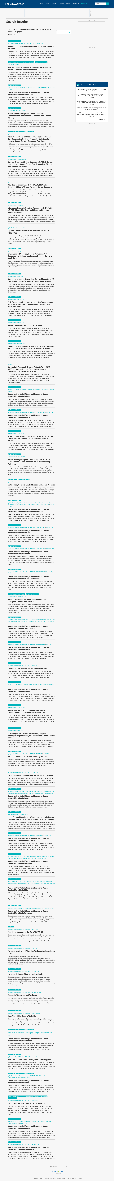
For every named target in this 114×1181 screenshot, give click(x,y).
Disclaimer (73, 1178)
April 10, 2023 (20, 276)
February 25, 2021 (49, 793)
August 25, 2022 (21, 433)
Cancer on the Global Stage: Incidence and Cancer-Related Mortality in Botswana (28, 912)
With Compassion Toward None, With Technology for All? (31, 1060)
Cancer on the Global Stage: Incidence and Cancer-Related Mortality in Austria (28, 416)
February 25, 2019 (36, 971)
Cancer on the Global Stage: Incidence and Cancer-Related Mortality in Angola (28, 1127)
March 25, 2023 (20, 299)
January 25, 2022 (50, 527)
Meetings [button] (55, 3)
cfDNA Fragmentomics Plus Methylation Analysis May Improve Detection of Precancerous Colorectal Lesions (91, 114)
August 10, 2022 (21, 456)
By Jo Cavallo (11, 64)
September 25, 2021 (21, 596)
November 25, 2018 (36, 992)
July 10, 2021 (20, 730)
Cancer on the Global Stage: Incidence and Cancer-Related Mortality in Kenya (28, 797)
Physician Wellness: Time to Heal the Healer (25, 974)
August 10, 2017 (24, 1123)
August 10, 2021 (50, 644)
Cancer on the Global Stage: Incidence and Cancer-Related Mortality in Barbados (28, 1040)
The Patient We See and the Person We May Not (27, 668)
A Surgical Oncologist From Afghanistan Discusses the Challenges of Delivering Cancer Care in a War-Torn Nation (30, 438)
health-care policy (41, 62)
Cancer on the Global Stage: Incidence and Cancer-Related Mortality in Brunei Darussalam (28, 577)
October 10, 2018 (36, 1013)
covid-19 (10, 926)
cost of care (12, 1098)
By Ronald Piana (12, 159)
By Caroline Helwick (12, 228)
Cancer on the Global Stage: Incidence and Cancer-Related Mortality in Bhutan (28, 553)
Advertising (46, 1178)
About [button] (41, 3)
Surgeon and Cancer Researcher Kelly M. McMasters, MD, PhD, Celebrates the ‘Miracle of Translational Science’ (31, 280)
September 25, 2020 (49, 908)
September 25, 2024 (21, 110)
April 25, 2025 (40, 43)
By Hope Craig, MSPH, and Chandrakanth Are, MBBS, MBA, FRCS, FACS (25, 754)
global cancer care (28, 62)
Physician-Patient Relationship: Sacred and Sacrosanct (30, 775)
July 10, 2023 (20, 205)
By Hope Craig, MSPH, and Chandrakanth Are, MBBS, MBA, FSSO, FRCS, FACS (26, 412)
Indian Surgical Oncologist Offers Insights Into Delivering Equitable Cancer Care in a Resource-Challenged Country (31, 818)
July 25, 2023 (23, 182)
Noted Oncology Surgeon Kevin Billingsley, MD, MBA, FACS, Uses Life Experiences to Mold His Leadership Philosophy (29, 462)
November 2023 (24, 134)
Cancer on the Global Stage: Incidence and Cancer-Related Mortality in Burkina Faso (28, 839)
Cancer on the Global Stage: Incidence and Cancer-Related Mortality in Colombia (28, 862)
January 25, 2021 (24, 814)
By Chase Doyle (11, 110)
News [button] (47, 3)
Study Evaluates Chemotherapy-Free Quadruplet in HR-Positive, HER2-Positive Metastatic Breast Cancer (91, 102)
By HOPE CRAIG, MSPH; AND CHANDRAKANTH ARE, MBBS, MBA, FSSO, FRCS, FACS (28, 684)
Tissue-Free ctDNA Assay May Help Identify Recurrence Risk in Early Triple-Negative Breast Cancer (91, 96)
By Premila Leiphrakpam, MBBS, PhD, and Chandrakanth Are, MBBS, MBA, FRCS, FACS (28, 87)
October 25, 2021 (50, 548)
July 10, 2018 (35, 1057)
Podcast (10, 364)
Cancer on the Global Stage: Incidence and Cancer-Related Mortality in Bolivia (28, 395)
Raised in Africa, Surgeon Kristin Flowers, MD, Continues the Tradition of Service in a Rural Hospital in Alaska (31, 347)
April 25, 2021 (46, 754)
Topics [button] (62, 3)
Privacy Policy (65, 1178)
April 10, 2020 (35, 929)
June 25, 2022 (20, 482)
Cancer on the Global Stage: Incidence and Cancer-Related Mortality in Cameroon (28, 93)
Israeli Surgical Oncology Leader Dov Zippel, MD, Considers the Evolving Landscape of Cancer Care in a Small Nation (30, 256)
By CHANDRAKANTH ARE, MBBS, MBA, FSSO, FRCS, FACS (21, 43)
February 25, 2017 (36, 1144)
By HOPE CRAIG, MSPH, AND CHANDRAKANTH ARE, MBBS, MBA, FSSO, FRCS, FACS (28, 389)
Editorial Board (38, 1178)
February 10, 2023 (21, 343)
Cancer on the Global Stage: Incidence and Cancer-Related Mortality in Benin (28, 1081)
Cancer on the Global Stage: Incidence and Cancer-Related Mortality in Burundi (28, 531)
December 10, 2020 (41, 858)
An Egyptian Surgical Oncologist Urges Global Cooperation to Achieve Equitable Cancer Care (26, 711)
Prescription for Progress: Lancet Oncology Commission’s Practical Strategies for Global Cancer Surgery (29, 116)
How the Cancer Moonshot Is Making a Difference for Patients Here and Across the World (29, 69)
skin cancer (11, 479)
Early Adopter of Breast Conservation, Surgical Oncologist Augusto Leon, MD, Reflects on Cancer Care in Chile (31, 735)
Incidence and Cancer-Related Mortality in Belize (27, 757)
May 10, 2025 (18, 64)
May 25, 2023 (20, 251)
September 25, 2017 (25, 1077)
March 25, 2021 (35, 772)
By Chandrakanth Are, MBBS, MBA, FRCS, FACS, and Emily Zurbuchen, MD (25, 908)
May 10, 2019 (35, 948)
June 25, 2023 (21, 228)
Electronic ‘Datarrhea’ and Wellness (22, 995)
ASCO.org (79, 1178)
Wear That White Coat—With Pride (22, 1016)
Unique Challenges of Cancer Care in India (25, 325)
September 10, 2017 (36, 1100)
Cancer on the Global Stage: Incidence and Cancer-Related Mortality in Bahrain (28, 648)
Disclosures (53, 1178)
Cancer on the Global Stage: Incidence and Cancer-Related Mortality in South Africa (28, 627)
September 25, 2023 (21, 159)
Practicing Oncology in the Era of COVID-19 (25, 932)
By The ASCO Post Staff (13, 134)
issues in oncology (14, 41)
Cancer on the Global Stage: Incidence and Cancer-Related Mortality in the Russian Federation (28, 510)
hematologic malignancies (16, 594)
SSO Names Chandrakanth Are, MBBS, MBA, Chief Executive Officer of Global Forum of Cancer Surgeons (30, 186)
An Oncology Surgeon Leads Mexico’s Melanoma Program (31, 485)
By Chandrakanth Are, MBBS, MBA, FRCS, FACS (19, 665)
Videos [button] (68, 3)
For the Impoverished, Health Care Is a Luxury (26, 1103)
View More (102, 119)
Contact (59, 1178)
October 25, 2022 (50, 412)
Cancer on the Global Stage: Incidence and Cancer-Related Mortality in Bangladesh (28, 1148)
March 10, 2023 (20, 322)
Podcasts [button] (76, 3)
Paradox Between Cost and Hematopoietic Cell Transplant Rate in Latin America (27, 601)
